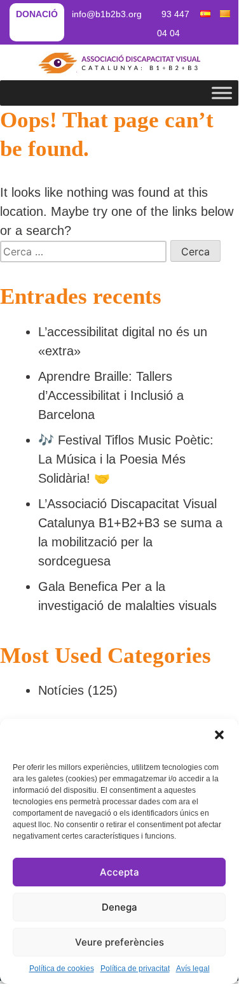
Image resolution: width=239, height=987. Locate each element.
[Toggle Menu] (222, 93)
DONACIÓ (37, 14)
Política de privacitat (135, 968)
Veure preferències (119, 942)
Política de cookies (61, 968)
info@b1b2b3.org (107, 14)
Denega (119, 907)
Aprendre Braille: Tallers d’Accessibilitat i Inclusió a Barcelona (111, 395)
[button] (219, 734)
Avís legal (193, 968)
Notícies (61, 690)
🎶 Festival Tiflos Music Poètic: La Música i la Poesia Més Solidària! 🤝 (126, 459)
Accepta (119, 872)
